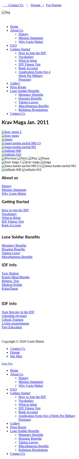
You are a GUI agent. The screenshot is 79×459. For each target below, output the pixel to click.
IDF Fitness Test (13, 221)
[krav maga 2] (11, 132)
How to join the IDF (15, 210)
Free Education (12, 327)
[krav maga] (10, 135)
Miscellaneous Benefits (17, 257)
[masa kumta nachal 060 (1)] (21, 143)
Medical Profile (12, 285)
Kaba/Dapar (10, 288)
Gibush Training (12, 319)
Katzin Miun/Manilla (15, 277)
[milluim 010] (11, 154)
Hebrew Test (10, 281)
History (7, 186)
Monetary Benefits (14, 245)
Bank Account (11, 225)
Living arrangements (15, 323)
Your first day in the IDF (18, 312)
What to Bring (11, 218)
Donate (37, 5)
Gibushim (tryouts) (14, 316)
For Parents (53, 5)
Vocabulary (9, 214)
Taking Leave (11, 253)
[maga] (7, 139)
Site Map (16, 356)
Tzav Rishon (10, 273)
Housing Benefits (13, 249)
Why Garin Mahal (14, 193)
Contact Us (15, 5)
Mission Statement (14, 190)
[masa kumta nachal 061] (19, 147)
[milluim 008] (11, 151)
